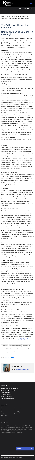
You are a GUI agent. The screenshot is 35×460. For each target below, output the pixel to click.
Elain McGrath (26, 349)
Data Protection (17, 349)
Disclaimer (16, 414)
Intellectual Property (6, 352)
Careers (3, 412)
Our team (3, 410)
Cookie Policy (17, 412)
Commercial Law (26, 345)
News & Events (17, 408)
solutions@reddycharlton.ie (7, 398)
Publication (15, 352)
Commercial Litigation (7, 349)
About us (3, 408)
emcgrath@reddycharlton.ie (23, 339)
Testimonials (17, 410)
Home (2, 16)
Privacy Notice (4, 416)
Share (2, 357)
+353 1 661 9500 (28, 8)
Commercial (4, 345)
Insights (3, 414)
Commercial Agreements (15, 345)
